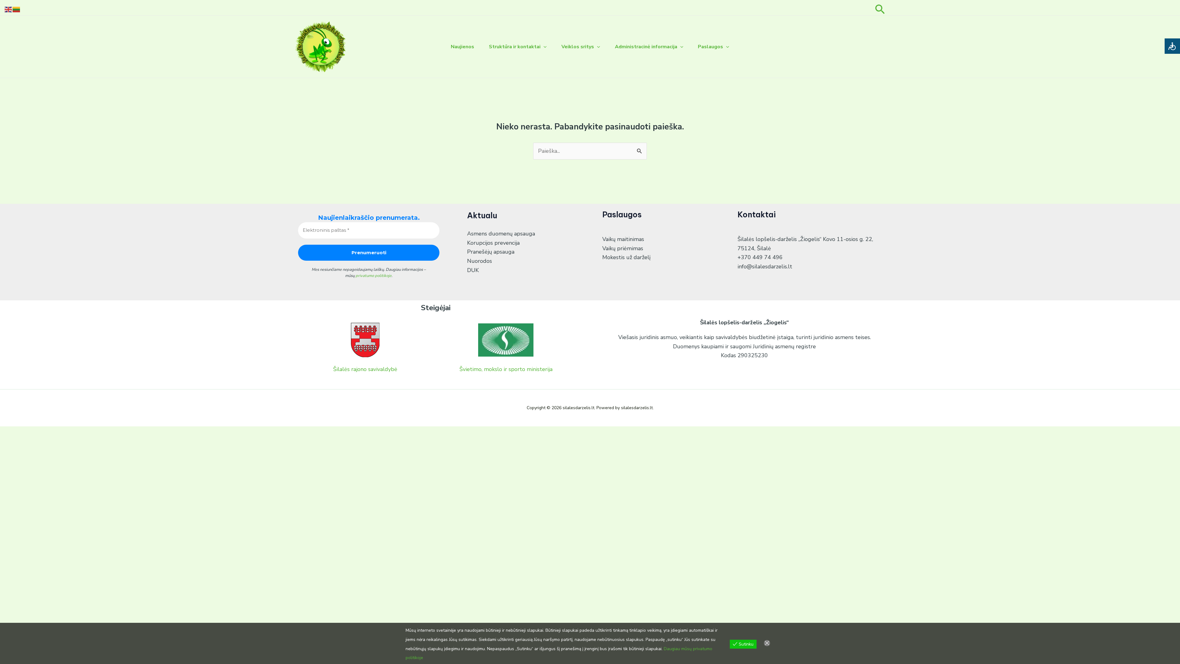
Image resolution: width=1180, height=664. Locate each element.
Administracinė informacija (646, 46)
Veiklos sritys (577, 46)
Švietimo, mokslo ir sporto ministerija (506, 369)
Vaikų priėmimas (622, 248)
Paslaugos (710, 46)
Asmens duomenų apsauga (501, 233)
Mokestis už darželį (626, 257)
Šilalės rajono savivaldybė (365, 369)
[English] (9, 9)
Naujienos (462, 46)
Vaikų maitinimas (623, 239)
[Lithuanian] (17, 9)
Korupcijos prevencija (493, 243)
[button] (880, 8)
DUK (473, 270)
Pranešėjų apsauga (490, 251)
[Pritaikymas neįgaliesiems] (1172, 46)
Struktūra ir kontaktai (515, 46)
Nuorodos (479, 261)
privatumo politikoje (373, 276)
